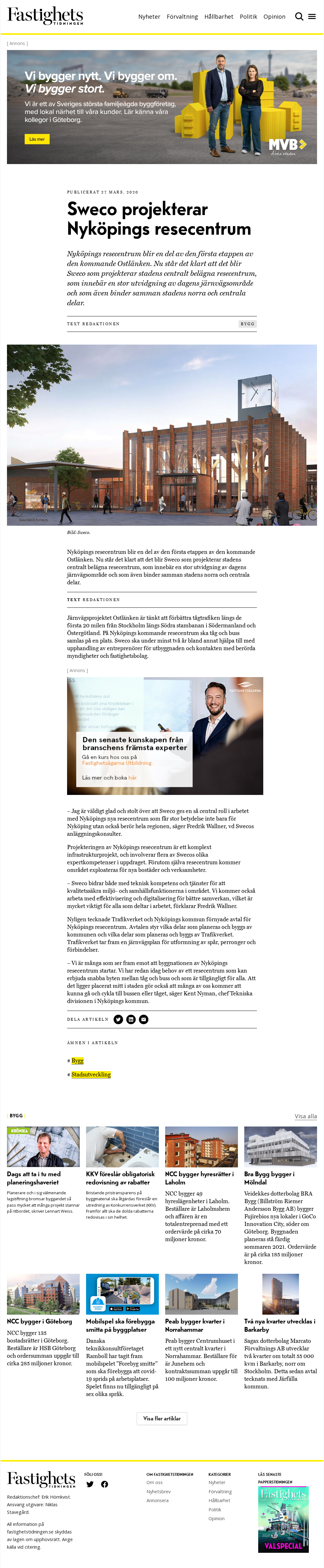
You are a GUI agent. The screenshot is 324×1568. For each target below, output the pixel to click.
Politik (248, 16)
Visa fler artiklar (162, 1419)
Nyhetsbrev (158, 1492)
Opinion (274, 16)
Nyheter (149, 16)
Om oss (154, 1482)
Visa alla (306, 1116)
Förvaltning (182, 16)
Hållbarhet (219, 16)
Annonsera (157, 1500)
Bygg (248, 324)
